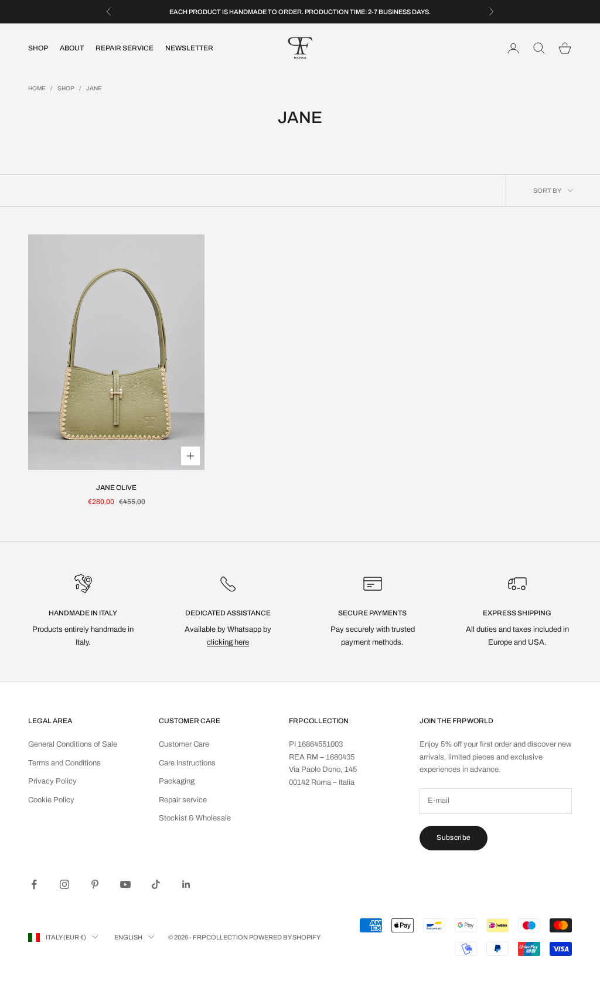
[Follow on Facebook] (34, 884)
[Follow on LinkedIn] (186, 884)
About (72, 48)
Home (37, 88)
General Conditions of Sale (72, 744)
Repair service (183, 800)
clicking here (228, 642)
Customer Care (184, 744)
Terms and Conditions (64, 763)
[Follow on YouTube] (125, 884)
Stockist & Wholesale (195, 818)
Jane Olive (116, 488)
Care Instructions (187, 763)
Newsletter (189, 48)
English (128, 937)
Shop (38, 48)
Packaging (177, 781)
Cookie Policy (51, 800)
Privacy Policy (52, 781)
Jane (94, 88)
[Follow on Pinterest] (95, 884)
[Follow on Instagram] (64, 884)
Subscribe (454, 837)
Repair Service (125, 48)
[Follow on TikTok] (156, 884)
